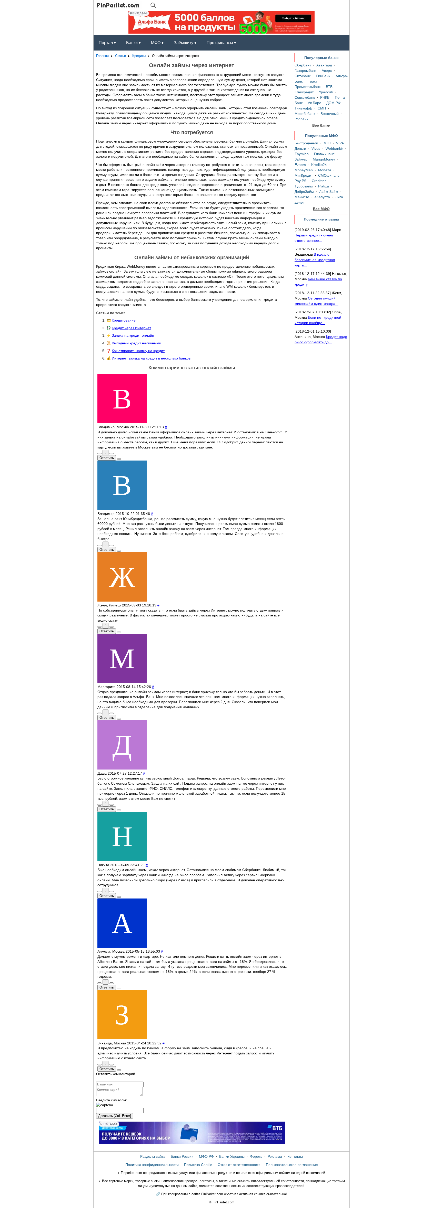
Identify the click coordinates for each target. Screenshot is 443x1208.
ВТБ (329, 87)
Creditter (319, 181)
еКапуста (322, 197)
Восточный (329, 114)
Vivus (315, 148)
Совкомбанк (305, 97)
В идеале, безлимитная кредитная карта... (315, 259)
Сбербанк (303, 65)
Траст (312, 81)
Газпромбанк (305, 70)
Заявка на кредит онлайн (133, 335)
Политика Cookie (198, 1165)
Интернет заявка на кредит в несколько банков (151, 358)
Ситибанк (302, 76)
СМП (322, 108)
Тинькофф (303, 108)
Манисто (302, 197)
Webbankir (334, 148)
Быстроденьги (306, 143)
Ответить (106, 458)
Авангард (324, 65)
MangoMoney (324, 159)
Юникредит (304, 92)
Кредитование (124, 320)
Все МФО (321, 209)
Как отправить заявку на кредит (138, 351)
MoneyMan (304, 170)
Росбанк (301, 119)
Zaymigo (302, 154)
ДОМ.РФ (333, 103)
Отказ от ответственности (239, 1165)
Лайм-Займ (328, 191)
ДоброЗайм (304, 191)
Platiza (323, 186)
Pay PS (300, 181)
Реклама (275, 1156)
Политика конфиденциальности (152, 1165)
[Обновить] (104, 1105)
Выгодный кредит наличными (136, 343)
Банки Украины (232, 1156)
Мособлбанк (305, 114)
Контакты (295, 1156)
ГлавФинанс (324, 154)
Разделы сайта (152, 1156)
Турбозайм (304, 186)
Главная (102, 56)
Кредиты (139, 56)
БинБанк (323, 76)
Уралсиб (326, 92)
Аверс (327, 70)
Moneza (324, 170)
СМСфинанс (328, 175)
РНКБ (324, 97)
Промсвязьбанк (307, 87)
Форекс (256, 1156)
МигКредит (304, 175)
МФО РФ (206, 1156)
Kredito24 (319, 165)
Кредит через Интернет (131, 328)
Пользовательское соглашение (292, 1165)
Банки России (182, 1156)
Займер (301, 159)
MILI (327, 143)
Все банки (321, 125)
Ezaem (300, 165)
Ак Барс (314, 103)
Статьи (120, 56)
